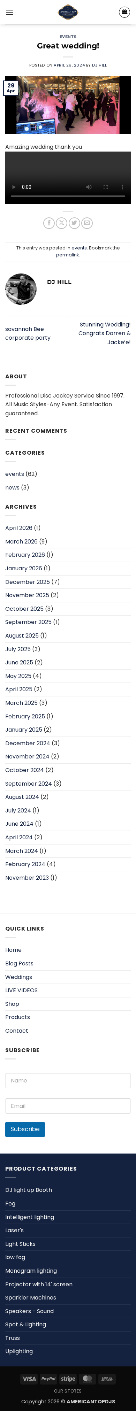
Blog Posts (19, 963)
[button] (9, 12)
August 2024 (22, 797)
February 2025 (25, 716)
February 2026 (25, 555)
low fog (15, 1257)
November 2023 (27, 878)
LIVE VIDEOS (21, 990)
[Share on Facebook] (49, 223)
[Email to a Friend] (87, 223)
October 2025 (24, 609)
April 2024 (19, 837)
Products (17, 1017)
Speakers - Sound (29, 1311)
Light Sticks (20, 1244)
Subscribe (25, 1129)
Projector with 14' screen (39, 1284)
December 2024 (27, 743)
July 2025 (18, 649)
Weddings (18, 977)
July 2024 (18, 811)
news (12, 488)
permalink (67, 255)
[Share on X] (61, 223)
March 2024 (21, 851)
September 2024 (28, 784)
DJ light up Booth (28, 1190)
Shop (12, 1004)
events (68, 36)
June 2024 (19, 824)
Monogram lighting (31, 1271)
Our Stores (68, 1391)
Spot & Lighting (25, 1324)
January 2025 (23, 730)
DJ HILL (99, 65)
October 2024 (24, 770)
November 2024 (27, 757)
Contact (16, 1031)
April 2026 (18, 528)
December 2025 (27, 582)
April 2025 (18, 689)
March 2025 (21, 703)
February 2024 (25, 864)
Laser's (14, 1230)
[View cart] (124, 12)
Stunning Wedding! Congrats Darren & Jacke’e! (104, 333)
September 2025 (28, 622)
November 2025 (27, 595)
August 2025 (22, 636)
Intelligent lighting (29, 1217)
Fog (10, 1204)
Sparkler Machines (30, 1298)
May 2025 (18, 676)
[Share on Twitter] (74, 223)
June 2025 (19, 662)
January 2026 (23, 568)
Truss (12, 1338)
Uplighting (19, 1351)
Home (13, 950)
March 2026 (21, 542)
